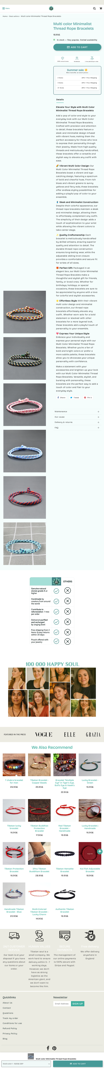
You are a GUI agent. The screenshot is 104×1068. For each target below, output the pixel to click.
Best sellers (14, 16)
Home (5, 16)
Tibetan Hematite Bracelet (65, 870)
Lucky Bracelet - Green (90, 781)
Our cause (59, 417)
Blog (5, 1038)
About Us (7, 1003)
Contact (7, 1008)
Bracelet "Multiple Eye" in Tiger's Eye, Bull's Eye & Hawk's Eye (65, 784)
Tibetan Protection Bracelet (14, 870)
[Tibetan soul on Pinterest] (54, 1049)
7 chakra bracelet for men (14, 781)
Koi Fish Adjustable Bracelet (90, 870)
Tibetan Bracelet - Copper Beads (39, 781)
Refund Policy (10, 1028)
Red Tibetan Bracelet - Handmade (64, 828)
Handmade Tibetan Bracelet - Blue (14, 910)
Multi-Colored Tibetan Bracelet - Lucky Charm (39, 912)
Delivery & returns (63, 422)
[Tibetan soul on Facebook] (48, 1049)
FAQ (56, 428)
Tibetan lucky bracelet (14, 827)
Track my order (10, 1018)
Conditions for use (12, 1023)
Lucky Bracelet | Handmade (90, 827)
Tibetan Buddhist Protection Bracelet (39, 828)
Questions (8, 1013)
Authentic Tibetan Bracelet (65, 910)
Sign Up (77, 1003)
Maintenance (61, 411)
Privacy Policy (10, 1033)
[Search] (94, 8)
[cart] (101, 8)
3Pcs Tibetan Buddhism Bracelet (39, 870)
